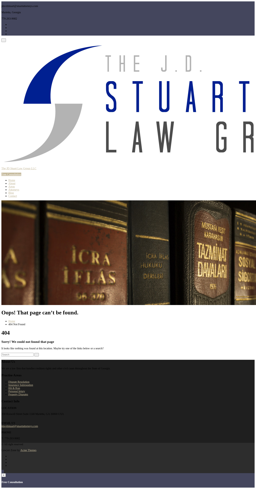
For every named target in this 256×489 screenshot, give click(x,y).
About (11, 183)
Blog (11, 192)
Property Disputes (18, 394)
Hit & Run (14, 388)
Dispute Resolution (18, 381)
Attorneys (13, 189)
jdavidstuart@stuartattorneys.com (19, 426)
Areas (11, 186)
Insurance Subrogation (20, 384)
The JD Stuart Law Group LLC (18, 168)
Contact (12, 195)
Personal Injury (16, 391)
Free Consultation (11, 174)
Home (11, 180)
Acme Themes (28, 450)
